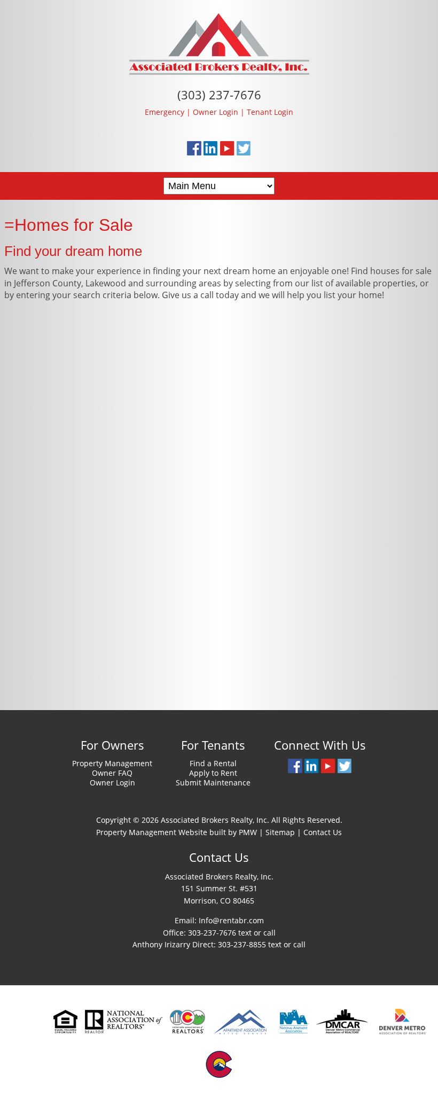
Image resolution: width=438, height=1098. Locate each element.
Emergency (164, 112)
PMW (248, 832)
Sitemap (280, 832)
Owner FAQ (112, 773)
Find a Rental (213, 763)
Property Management (112, 763)
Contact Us (322, 832)
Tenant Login (270, 112)
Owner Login (215, 112)
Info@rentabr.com (231, 920)
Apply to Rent (213, 773)
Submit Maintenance (213, 782)
